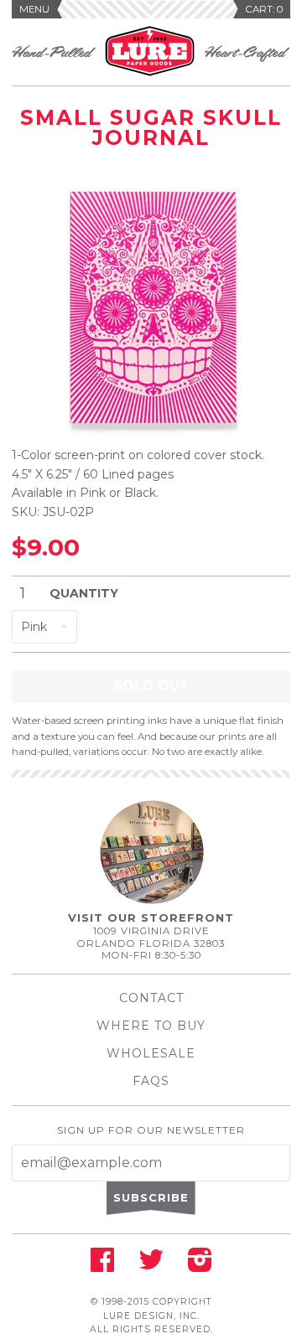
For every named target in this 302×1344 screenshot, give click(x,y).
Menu (34, 9)
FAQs (151, 1080)
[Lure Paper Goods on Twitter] (151, 1265)
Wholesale (151, 1053)
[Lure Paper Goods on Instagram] (200, 1265)
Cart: (264, 9)
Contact (151, 997)
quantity (83, 593)
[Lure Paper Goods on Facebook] (102, 1265)
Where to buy (151, 1025)
